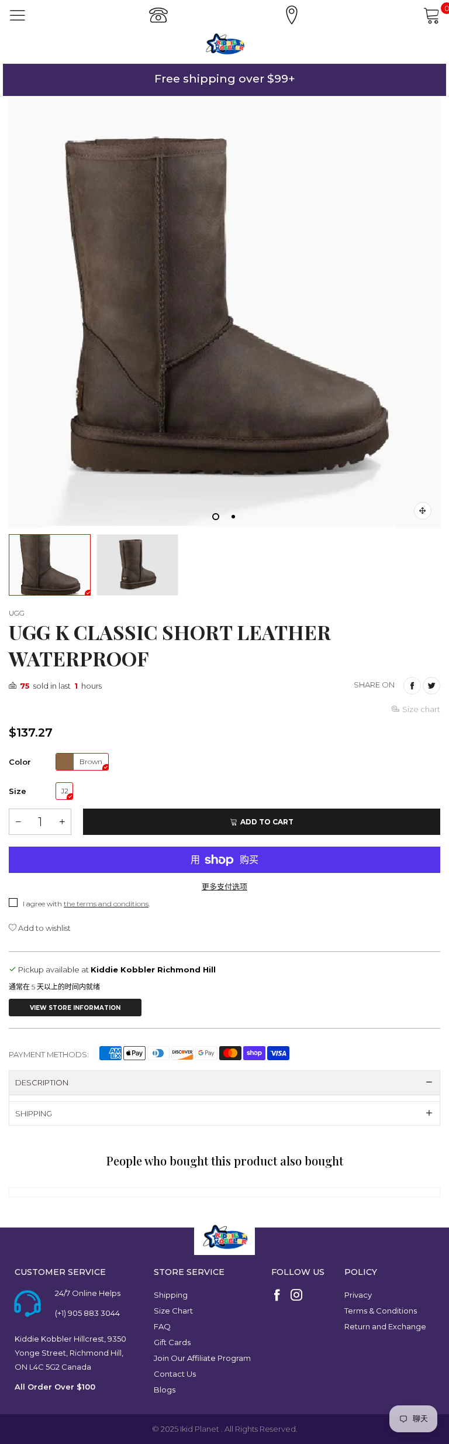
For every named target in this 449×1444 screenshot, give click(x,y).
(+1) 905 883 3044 (87, 1313)
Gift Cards (172, 1342)
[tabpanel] (224, 312)
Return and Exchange (385, 1326)
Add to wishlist (43, 928)
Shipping (171, 1294)
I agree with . (86, 903)
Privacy (358, 1294)
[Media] (422, 511)
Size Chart (173, 1310)
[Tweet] (431, 686)
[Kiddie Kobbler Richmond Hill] (224, 44)
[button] (18, 821)
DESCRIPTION (41, 1082)
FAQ (162, 1326)
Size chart (421, 709)
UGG (17, 612)
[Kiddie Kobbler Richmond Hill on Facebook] (277, 1296)
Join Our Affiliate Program (202, 1358)
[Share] (412, 686)
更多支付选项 (224, 886)
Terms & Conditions (380, 1310)
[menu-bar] (17, 15)
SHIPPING (33, 1113)
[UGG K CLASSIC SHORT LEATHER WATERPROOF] (224, 312)
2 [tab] (233, 516)
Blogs (164, 1389)
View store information (75, 1008)
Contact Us (175, 1373)
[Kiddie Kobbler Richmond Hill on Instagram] (296, 1296)
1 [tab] (216, 516)
